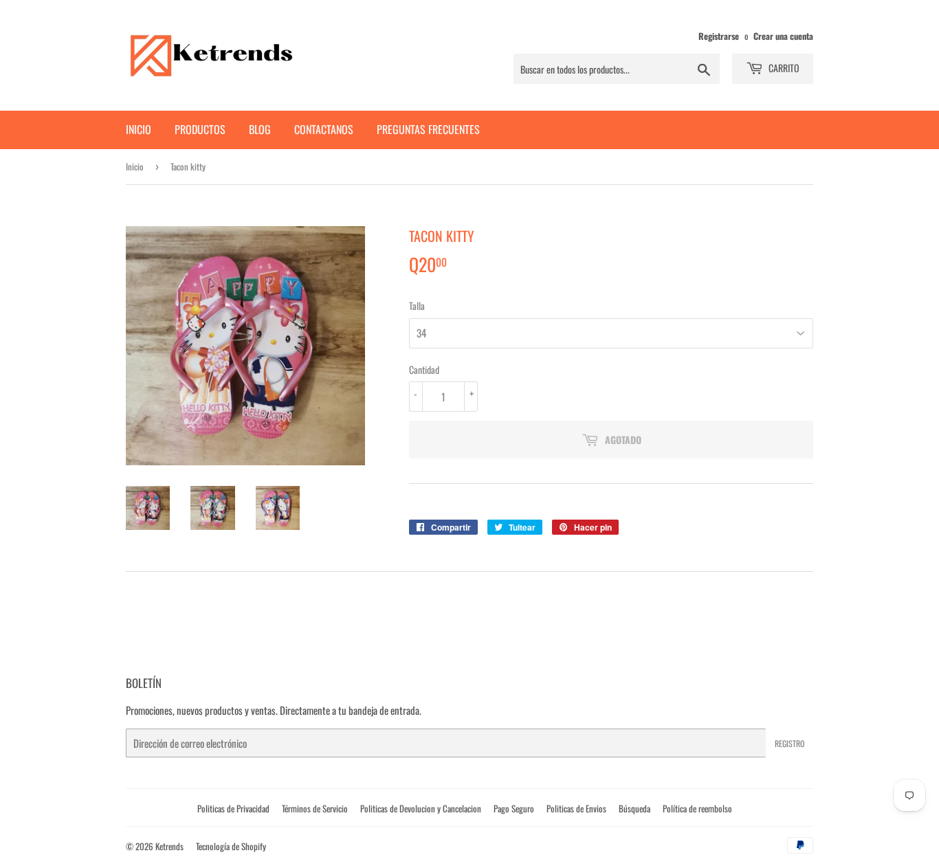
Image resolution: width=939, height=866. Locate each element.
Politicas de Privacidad (233, 808)
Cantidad (424, 369)
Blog (260, 129)
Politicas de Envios (576, 808)
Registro (789, 743)
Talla (417, 305)
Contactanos (323, 129)
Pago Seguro (514, 808)
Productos (200, 129)
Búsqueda (634, 808)
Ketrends (169, 846)
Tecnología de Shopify (231, 846)
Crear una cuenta (783, 36)
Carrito (782, 67)
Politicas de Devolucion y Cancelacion (420, 808)
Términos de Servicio (315, 808)
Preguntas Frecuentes (428, 129)
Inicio (138, 129)
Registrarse (718, 36)
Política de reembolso (697, 808)
